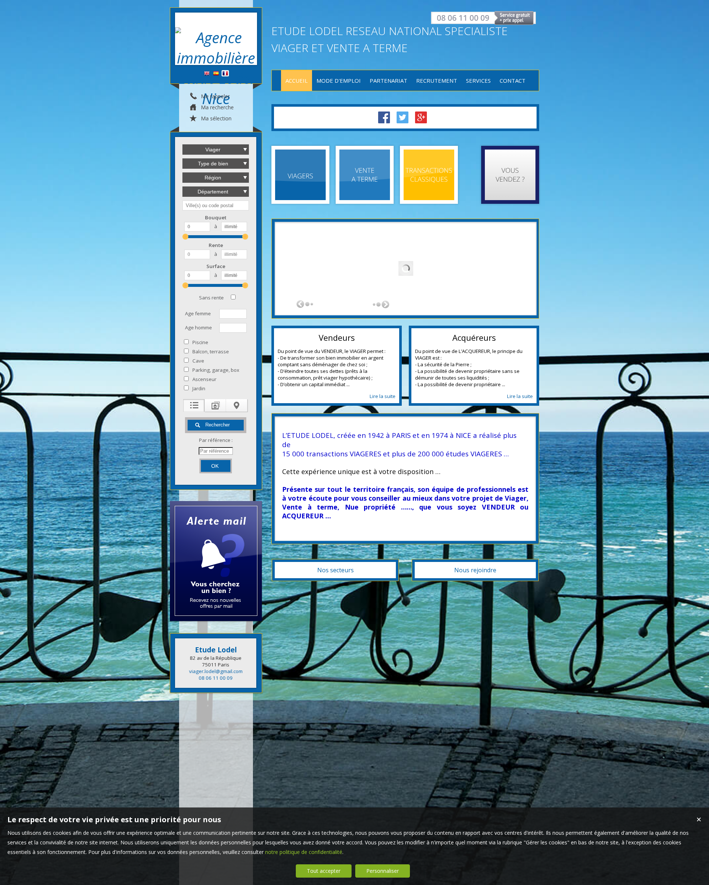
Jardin (198, 388)
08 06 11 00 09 (216, 678)
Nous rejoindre (475, 570)
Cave (198, 360)
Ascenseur (204, 379)
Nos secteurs (335, 570)
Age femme (198, 313)
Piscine (200, 342)
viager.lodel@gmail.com (216, 671)
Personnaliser (382, 870)
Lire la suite (382, 396)
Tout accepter (323, 870)
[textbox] (215, 205)
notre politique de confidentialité (303, 851)
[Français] (225, 74)
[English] (206, 74)
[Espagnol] (216, 74)
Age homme (198, 327)
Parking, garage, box (215, 370)
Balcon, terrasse (210, 351)
